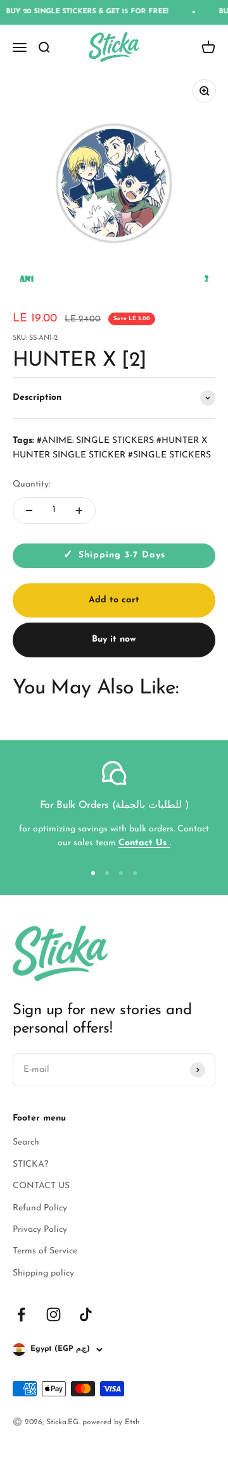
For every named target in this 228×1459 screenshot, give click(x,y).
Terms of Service (45, 1251)
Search (26, 1142)
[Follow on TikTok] (85, 1314)
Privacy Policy (40, 1229)
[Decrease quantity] (29, 510)
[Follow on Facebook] (21, 1314)
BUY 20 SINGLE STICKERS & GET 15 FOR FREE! (83, 11)
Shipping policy (43, 1273)
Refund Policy (40, 1208)
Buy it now (114, 639)
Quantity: (31, 484)
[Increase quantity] (79, 510)
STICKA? (30, 1164)
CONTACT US (41, 1186)
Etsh (133, 1422)
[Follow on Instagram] (53, 1314)
